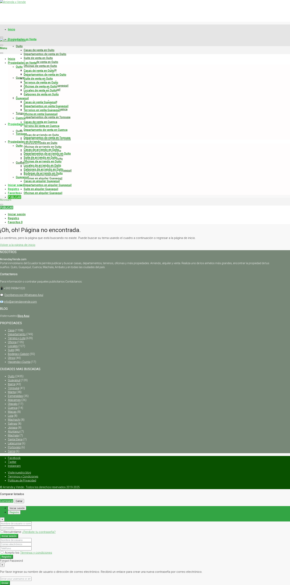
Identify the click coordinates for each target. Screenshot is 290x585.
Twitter (12, 461)
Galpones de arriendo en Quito (43, 169)
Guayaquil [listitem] (14, 380)
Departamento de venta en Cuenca (45, 129)
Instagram (14, 465)
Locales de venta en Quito (40, 90)
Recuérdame (13, 532)
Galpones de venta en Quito (41, 94)
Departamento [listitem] (17, 334)
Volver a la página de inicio (17, 245)
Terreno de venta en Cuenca (41, 125)
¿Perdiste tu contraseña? (39, 532)
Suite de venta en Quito (38, 58)
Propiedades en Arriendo (24, 141)
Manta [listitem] (12, 392)
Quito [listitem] (11, 376)
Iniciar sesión (9, 535)
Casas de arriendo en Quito (41, 135)
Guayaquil (22, 77)
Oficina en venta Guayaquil (41, 114)
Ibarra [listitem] (11, 384)
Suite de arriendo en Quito (40, 157)
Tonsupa (21, 133)
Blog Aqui (23, 315)
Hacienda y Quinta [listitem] (19, 361)
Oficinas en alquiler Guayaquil (43, 178)
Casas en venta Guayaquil (40, 102)
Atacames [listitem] (14, 400)
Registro (6, 556)
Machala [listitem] (13, 435)
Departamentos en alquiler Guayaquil (48, 185)
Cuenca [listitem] (12, 407)
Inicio (11, 29)
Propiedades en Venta (22, 62)
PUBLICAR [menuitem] (14, 197)
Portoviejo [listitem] (14, 447)
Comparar (6, 501)
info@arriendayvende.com (20, 301)
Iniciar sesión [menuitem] (17, 185)
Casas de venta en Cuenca (40, 122)
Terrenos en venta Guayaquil (42, 110)
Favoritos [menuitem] (16, 193)
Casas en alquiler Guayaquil (42, 181)
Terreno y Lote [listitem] (16, 338)
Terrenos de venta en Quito (41, 62)
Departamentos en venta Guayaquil (46, 106)
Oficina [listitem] (12, 342)
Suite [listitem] (11, 350)
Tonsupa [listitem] (13, 388)
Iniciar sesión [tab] (17, 508)
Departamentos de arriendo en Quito (47, 153)
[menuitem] (17, 214)
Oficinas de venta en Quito (40, 65)
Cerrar (19, 501)
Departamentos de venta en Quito (45, 54)
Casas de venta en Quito (39, 50)
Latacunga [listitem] (14, 443)
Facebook (14, 458)
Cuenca (20, 118)
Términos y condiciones (36, 552)
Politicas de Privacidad (22, 480)
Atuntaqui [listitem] (14, 431)
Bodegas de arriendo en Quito (43, 173)
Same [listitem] (11, 451)
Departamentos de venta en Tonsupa (47, 117)
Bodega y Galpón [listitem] (18, 354)
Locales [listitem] (13, 346)
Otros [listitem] (11, 357)
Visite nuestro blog (19, 472)
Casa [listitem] (11, 330)
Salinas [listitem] (12, 423)
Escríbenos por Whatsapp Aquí (24, 295)
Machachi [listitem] (14, 419)
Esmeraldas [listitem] (15, 396)
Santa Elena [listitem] (15, 439)
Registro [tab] (14, 512)
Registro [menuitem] (13, 189)
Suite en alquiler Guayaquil (41, 189)
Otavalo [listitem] (13, 403)
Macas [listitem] (12, 411)
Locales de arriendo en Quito (42, 165)
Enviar (5, 582)
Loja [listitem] (10, 415)
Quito (19, 46)
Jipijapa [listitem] (12, 427)
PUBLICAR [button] (6, 207)
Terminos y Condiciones (23, 476)
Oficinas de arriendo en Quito (43, 146)
